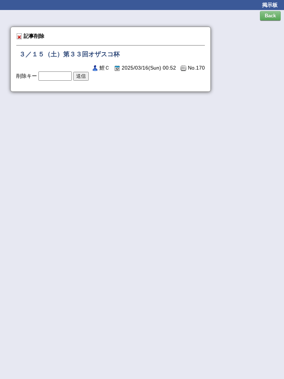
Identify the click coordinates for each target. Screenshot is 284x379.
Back (270, 16)
